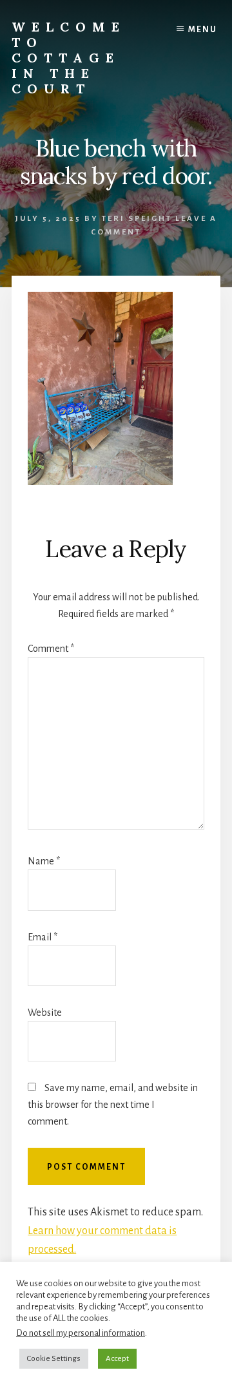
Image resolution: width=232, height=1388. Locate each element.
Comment (51, 648)
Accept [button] (117, 1359)
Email (42, 937)
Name (44, 861)
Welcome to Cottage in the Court (69, 58)
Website (45, 1012)
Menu (202, 29)
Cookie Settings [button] (54, 1359)
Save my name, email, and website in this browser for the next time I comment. (113, 1105)
